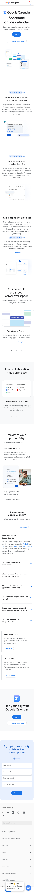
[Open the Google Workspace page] (12, 3)
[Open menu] (2, 2)
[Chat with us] (28, 888)
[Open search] (30, 2)
